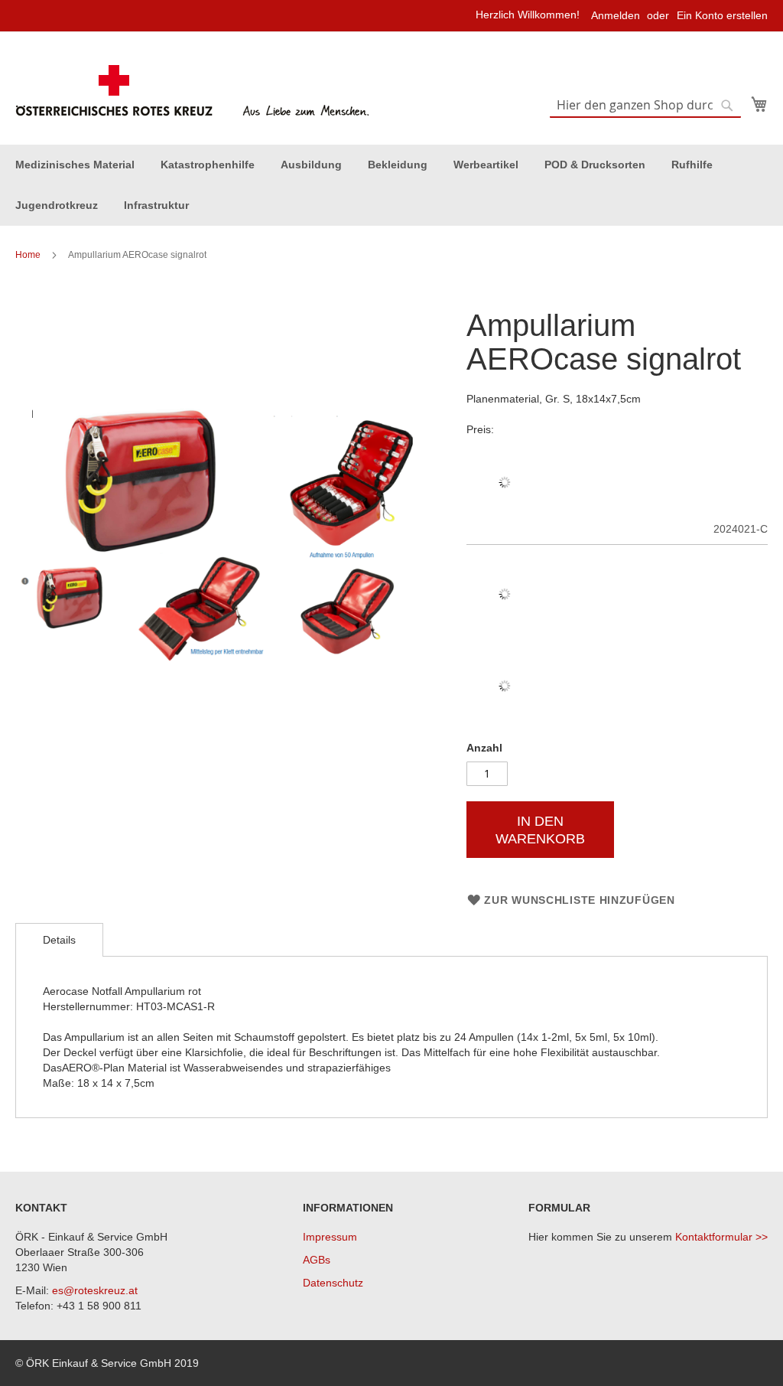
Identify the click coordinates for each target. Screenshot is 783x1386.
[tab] (59, 940)
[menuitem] (75, 165)
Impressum (330, 1237)
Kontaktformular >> (721, 1237)
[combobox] (645, 105)
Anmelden (615, 15)
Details (59, 940)
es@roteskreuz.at (95, 1290)
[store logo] (194, 91)
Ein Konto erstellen (722, 15)
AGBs (316, 1260)
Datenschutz (333, 1283)
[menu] (391, 185)
